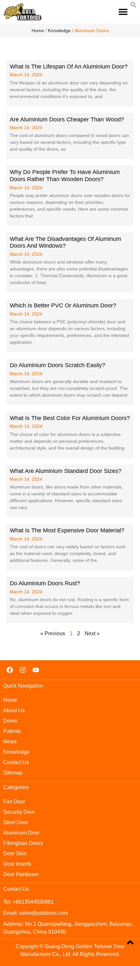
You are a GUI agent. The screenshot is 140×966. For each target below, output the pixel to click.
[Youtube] (35, 669)
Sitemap (12, 772)
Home (38, 30)
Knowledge (59, 30)
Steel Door (15, 822)
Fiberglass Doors (23, 843)
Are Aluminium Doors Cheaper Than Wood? (67, 119)
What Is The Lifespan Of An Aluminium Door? (69, 66)
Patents (12, 731)
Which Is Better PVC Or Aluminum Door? (63, 305)
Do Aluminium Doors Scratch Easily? (57, 365)
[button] (123, 12)
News (10, 741)
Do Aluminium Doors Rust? (45, 583)
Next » (92, 633)
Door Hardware (21, 874)
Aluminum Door (21, 833)
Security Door (19, 812)
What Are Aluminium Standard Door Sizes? (65, 471)
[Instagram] (22, 669)
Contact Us (16, 762)
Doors (10, 721)
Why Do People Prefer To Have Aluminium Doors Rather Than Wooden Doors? (65, 175)
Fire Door (14, 801)
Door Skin (14, 853)
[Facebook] (9, 669)
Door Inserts (17, 864)
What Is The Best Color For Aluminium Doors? (70, 418)
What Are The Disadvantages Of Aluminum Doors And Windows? (65, 242)
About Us (14, 710)
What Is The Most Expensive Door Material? (67, 530)
